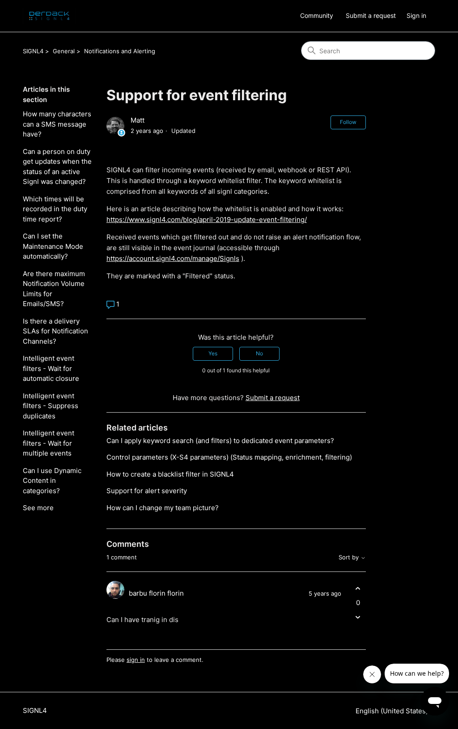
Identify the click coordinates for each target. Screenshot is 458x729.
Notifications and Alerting (119, 51)
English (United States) (393, 711)
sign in (136, 659)
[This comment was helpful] (358, 589)
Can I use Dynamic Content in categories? (52, 480)
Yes (212, 353)
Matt (137, 120)
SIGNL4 (33, 51)
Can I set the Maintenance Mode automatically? (53, 246)
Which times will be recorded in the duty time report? (55, 209)
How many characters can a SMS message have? (57, 124)
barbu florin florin (156, 593)
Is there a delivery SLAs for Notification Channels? (55, 331)
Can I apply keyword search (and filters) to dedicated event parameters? (220, 440)
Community (316, 15)
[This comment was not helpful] (358, 617)
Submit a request (371, 15)
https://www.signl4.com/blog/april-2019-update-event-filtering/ (206, 219)
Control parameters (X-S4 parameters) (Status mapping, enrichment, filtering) (229, 457)
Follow (348, 122)
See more (38, 507)
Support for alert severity (146, 490)
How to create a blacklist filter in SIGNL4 (170, 474)
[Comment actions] (358, 632)
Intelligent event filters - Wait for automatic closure (51, 368)
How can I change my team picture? (162, 507)
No (259, 353)
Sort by (349, 557)
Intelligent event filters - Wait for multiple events (48, 443)
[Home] (49, 16)
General (64, 51)
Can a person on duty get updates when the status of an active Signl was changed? (57, 166)
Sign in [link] (416, 15)
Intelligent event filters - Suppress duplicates (50, 406)
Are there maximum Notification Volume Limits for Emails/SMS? (54, 288)
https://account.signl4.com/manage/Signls (172, 258)
